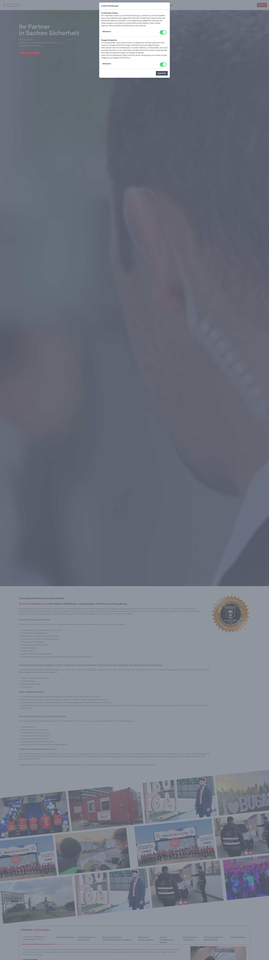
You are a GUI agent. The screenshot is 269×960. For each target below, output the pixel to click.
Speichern (162, 73)
